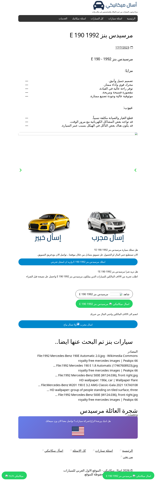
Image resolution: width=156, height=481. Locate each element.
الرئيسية (131, 18)
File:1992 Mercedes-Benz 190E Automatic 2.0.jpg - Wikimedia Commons (87, 356)
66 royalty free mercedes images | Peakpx (108, 361)
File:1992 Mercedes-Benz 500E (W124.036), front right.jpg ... (96, 375)
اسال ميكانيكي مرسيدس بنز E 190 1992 (104, 304)
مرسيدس (92, 411)
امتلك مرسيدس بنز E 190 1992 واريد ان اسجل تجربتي (78, 262)
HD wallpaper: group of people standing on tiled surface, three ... (92, 390)
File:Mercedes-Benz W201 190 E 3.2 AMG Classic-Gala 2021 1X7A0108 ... (88, 385)
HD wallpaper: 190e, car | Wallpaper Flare (108, 380)
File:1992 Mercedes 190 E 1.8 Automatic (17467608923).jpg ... (95, 366)
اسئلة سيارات (115, 18)
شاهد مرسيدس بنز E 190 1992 (104, 294)
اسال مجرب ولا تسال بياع (78, 325)
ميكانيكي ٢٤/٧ (15, 476)
